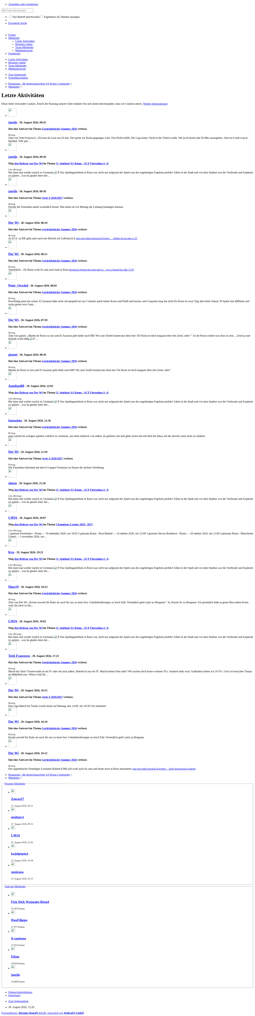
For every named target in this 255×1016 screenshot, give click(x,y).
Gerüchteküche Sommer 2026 (59, 128)
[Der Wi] (12, 215)
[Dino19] (12, 580)
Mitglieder (14, 38)
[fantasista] (12, 413)
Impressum (14, 995)
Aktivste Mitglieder (15, 886)
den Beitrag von (28, 163)
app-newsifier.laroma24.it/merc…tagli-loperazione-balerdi (164, 768)
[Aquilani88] (12, 379)
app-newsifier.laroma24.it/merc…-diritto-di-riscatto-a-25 (106, 238)
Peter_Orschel (18, 285)
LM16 (12, 518)
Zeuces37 (17, 799)
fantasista (15, 420)
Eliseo (15, 956)
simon (12, 483)
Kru (11, 552)
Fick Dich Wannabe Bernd (30, 902)
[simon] (12, 476)
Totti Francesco (19, 656)
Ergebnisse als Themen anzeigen (61, 16)
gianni (12, 354)
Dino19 (13, 587)
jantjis (12, 122)
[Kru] (12, 545)
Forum (12, 34)
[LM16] (12, 510)
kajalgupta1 (19, 853)
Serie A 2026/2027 (52, 197)
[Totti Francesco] (12, 649)
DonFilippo (19, 920)
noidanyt (17, 817)
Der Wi (13, 222)
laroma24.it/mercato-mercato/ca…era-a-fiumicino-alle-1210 (101, 269)
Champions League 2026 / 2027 (74, 524)
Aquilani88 (16, 386)
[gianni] (12, 347)
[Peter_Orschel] (12, 278)
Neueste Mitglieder (15, 783)
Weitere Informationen (155, 103)
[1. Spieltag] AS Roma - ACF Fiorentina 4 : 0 (82, 163)
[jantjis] (12, 115)
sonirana (17, 872)
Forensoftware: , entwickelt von (42, 1013)
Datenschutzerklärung (20, 992)
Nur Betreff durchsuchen (26, 16)
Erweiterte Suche (17, 23)
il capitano (18, 938)
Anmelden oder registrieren (23, 4)
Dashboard (14, 53)
